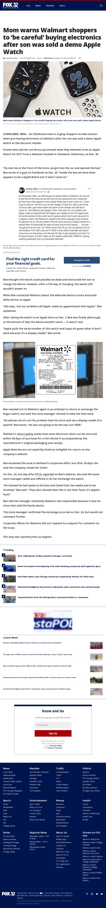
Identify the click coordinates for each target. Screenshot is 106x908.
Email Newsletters (63, 842)
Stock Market (61, 826)
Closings (33, 778)
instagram (92, 894)
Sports (7, 800)
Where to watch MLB (91, 848)
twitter (97, 894)
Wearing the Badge (11, 842)
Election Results (89, 775)
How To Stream (62, 836)
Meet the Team (62, 851)
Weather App (35, 784)
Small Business (62, 823)
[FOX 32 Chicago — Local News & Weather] (11, 5)
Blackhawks (8, 807)
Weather (35, 768)
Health (86, 800)
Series (6, 832)
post (24, 172)
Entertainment (38, 800)
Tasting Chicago (10, 845)
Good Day (7, 784)
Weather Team (36, 781)
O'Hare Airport (62, 784)
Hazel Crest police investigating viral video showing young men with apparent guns (59, 566)
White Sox (7, 816)
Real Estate (61, 819)
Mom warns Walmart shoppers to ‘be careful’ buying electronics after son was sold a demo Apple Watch (52, 120)
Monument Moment (11, 848)
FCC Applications (63, 864)
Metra (58, 781)
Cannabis (86, 810)
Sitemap (59, 867)
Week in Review (9, 839)
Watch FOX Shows (37, 819)
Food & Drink (35, 813)
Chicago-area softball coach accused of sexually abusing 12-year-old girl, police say (37, 654)
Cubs (5, 813)
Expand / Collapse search (101, 6)
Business (60, 804)
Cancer (85, 804)
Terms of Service (54, 748)
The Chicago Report (91, 778)
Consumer (60, 807)
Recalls (85, 819)
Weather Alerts (36, 775)
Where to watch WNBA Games (92, 873)
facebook (87, 894)
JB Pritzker (87, 784)
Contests (60, 848)
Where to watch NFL (91, 839)
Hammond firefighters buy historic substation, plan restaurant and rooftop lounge (59, 587)
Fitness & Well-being (91, 813)
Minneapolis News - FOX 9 (38, 848)
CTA (58, 778)
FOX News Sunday (10, 794)
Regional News (38, 832)
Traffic (60, 768)
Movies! (33, 816)
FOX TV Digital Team (27, 58)
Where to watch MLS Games (91, 879)
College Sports (9, 826)
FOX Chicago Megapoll (12, 790)
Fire (4, 819)
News (39, 58)
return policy (25, 434)
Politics (87, 768)
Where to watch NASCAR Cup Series (91, 852)
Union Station (61, 790)
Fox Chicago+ (35, 810)
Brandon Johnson (90, 787)
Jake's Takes (35, 804)
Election (86, 772)
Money (60, 800)
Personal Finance (63, 816)
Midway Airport (62, 787)
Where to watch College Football (93, 843)
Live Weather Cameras (39, 772)
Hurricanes (34, 787)
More (62, 5)
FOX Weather (35, 790)
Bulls (5, 810)
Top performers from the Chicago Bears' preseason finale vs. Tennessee (53, 597)
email (102, 894)
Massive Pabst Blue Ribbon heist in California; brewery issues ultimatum (32, 643)
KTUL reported (44, 474)
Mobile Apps (61, 839)
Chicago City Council (91, 790)
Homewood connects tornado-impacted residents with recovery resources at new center (39, 677)
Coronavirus (88, 807)
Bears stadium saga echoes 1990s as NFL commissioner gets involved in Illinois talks (37, 666)
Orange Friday (9, 851)
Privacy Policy (56, 745)
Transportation (62, 772)
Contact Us (60, 845)
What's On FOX (36, 807)
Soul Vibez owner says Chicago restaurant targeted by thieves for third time (56, 576)
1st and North (9, 836)
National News (9, 775)
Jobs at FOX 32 (62, 855)
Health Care (87, 816)
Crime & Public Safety (12, 781)
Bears (5, 804)
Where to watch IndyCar (93, 856)
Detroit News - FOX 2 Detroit (39, 842)
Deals (58, 810)
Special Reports (9, 787)
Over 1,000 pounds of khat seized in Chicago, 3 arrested (45, 556)
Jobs (58, 813)
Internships (60, 858)
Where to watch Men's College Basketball (92, 860)
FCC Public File (62, 861)
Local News (8, 772)
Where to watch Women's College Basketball (90, 867)
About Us (61, 832)
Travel (58, 775)
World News (8, 778)
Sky (4, 823)
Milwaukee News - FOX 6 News (39, 837)
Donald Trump (89, 781)
